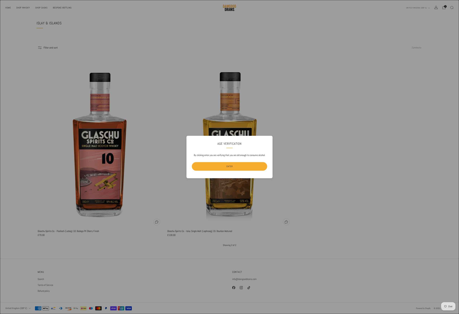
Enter (229, 166)
